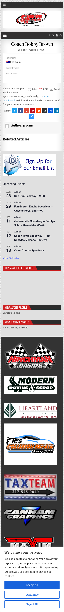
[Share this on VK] (44, 110)
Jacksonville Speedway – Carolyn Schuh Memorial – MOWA (34, 223)
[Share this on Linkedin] (56, 110)
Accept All (32, 585)
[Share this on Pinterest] (32, 110)
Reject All (32, 604)
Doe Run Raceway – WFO (29, 196)
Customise (32, 594)
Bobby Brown (32, 44)
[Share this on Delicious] (31, 116)
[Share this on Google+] (26, 110)
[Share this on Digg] (50, 110)
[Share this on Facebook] (20, 110)
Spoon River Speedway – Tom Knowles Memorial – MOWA (32, 238)
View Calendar (11, 258)
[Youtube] (57, 35)
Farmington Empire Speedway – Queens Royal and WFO (33, 208)
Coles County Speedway (29, 250)
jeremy (23, 49)
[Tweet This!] (14, 110)
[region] (32, 579)
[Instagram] (53, 35)
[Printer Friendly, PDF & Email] (44, 89)
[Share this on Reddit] (38, 110)
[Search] (61, 35)
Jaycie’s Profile (11, 312)
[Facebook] (49, 35)
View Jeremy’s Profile (15, 327)
